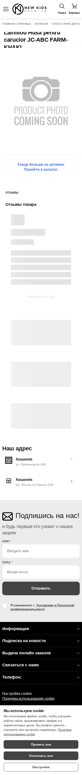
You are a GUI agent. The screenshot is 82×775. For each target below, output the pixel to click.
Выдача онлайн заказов (26, 653)
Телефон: (12, 677)
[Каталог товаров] (6, 9)
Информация (15, 628)
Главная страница (16, 24)
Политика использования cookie (28, 699)
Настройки (41, 767)
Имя (6, 541)
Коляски (41, 24)
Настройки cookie (17, 694)
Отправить (41, 588)
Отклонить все (41, 756)
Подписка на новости (24, 640)
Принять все (41, 744)
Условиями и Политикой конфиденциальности (42, 607)
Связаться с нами (20, 665)
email (7, 562)
